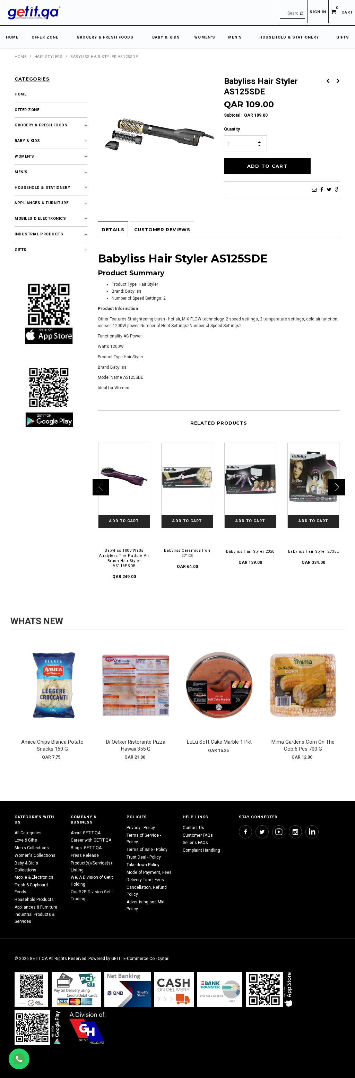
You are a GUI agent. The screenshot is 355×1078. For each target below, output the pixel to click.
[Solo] (38, 1027)
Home (20, 57)
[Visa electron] (219, 989)
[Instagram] (295, 832)
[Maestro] (270, 989)
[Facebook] (321, 189)
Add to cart (52, 692)
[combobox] (292, 13)
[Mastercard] (127, 989)
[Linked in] (312, 832)
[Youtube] (278, 832)
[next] (338, 700)
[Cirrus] (88, 1027)
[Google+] (337, 189)
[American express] (174, 989)
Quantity (232, 129)
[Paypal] (31, 989)
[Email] (314, 189)
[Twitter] (329, 189)
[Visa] (76, 989)
